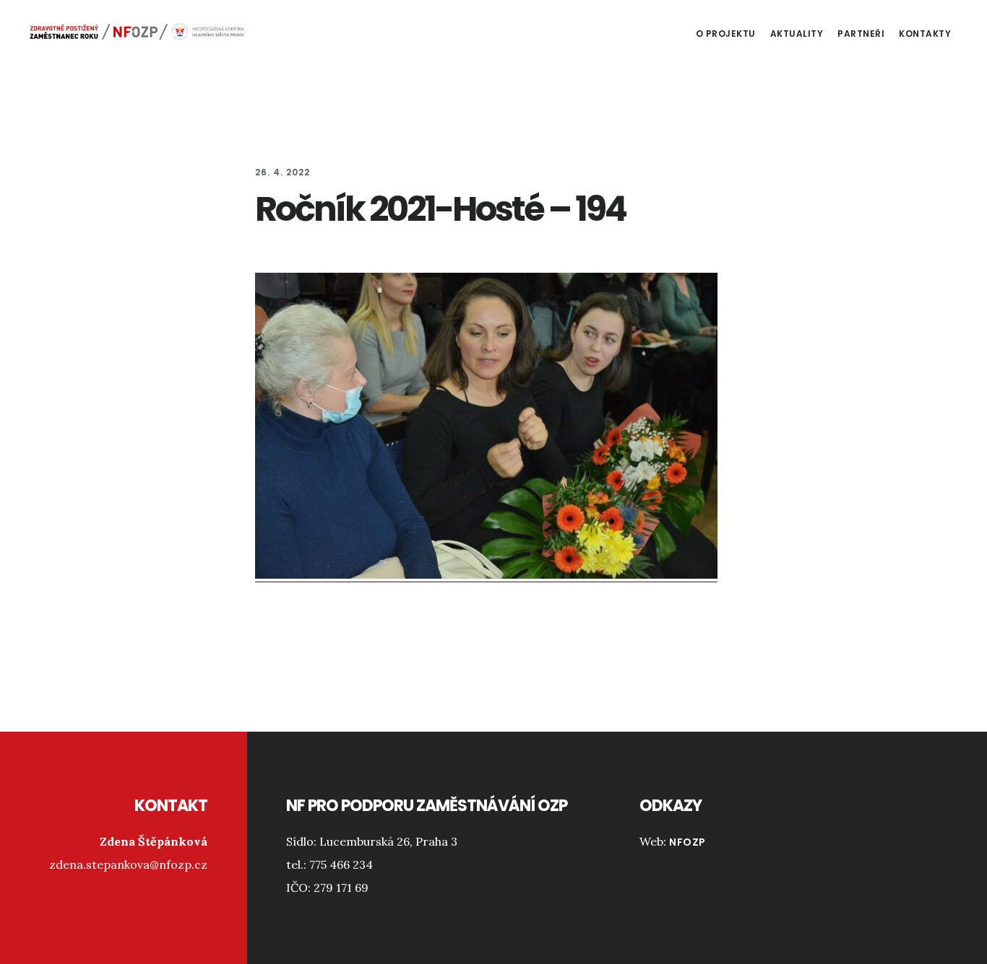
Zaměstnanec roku (137, 31)
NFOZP (687, 842)
